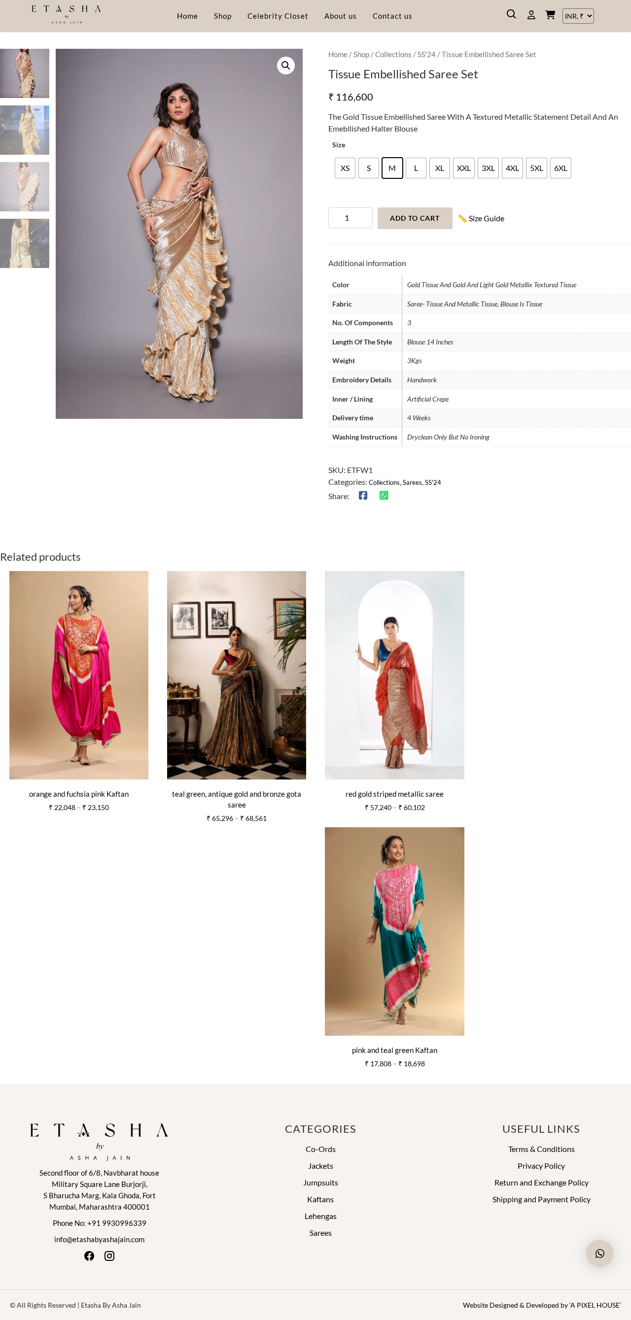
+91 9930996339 (116, 1222)
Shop (223, 15)
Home (187, 15)
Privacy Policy (541, 1165)
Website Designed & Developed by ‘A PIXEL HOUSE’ (542, 1305)
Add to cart (415, 218)
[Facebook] (90, 1258)
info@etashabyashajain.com (99, 1239)
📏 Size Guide (480, 218)
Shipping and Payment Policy (541, 1199)
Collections (393, 54)
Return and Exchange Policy (541, 1182)
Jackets (320, 1165)
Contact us (393, 15)
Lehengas (321, 1215)
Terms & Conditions (541, 1148)
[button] (286, 65)
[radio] (345, 168)
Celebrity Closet (278, 15)
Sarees (412, 482)
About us (340, 15)
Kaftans (320, 1199)
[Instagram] (109, 1258)
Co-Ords (321, 1148)
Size (338, 144)
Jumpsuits (320, 1182)
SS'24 (427, 54)
